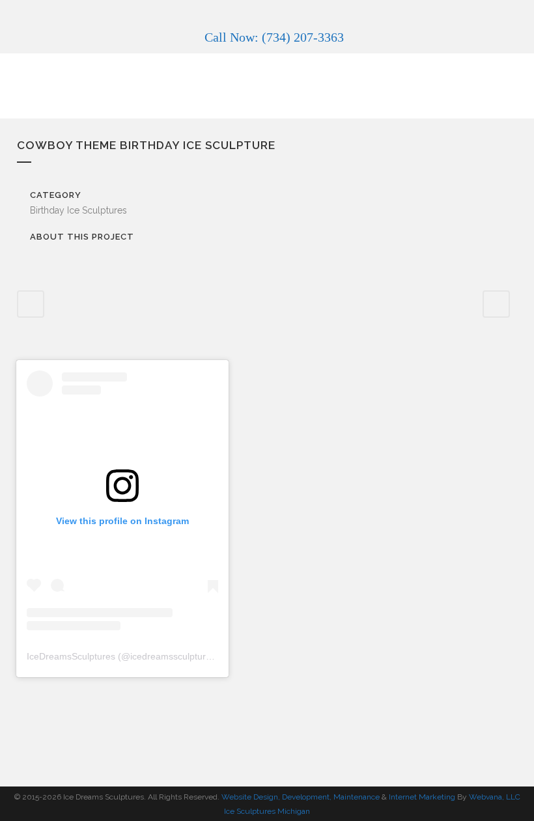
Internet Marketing (421, 796)
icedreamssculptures (173, 656)
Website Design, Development (275, 796)
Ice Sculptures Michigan (267, 811)
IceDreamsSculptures (71, 656)
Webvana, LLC (494, 796)
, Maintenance (355, 796)
